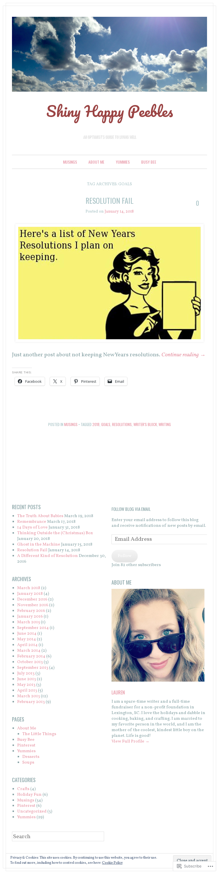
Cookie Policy (112, 863)
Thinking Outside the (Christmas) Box (55, 533)
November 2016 (32, 605)
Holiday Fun (29, 795)
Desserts (30, 757)
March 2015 (28, 622)
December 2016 (32, 599)
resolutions (122, 424)
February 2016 (31, 611)
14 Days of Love (32, 527)
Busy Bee (148, 162)
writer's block (145, 424)
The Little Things (39, 734)
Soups (28, 763)
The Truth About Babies (40, 516)
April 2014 (27, 645)
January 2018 (30, 594)
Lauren (118, 692)
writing (165, 424)
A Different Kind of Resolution (47, 556)
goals (105, 424)
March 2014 (28, 651)
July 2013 (26, 673)
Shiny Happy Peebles (109, 111)
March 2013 (28, 696)
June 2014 (26, 634)
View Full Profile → (130, 742)
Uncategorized (31, 812)
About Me (96, 162)
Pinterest (26, 745)
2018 (96, 424)
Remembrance (31, 522)
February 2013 (31, 702)
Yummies (123, 162)
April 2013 (27, 691)
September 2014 (33, 628)
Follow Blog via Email (131, 509)
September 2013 (32, 668)
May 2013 (26, 685)
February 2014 (31, 656)
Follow (124, 556)
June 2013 (26, 679)
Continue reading (183, 355)
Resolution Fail (109, 200)
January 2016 (30, 617)
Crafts (23, 789)
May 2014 (26, 639)
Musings (70, 162)
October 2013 (30, 662)
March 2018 (28, 588)
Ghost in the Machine (38, 545)
